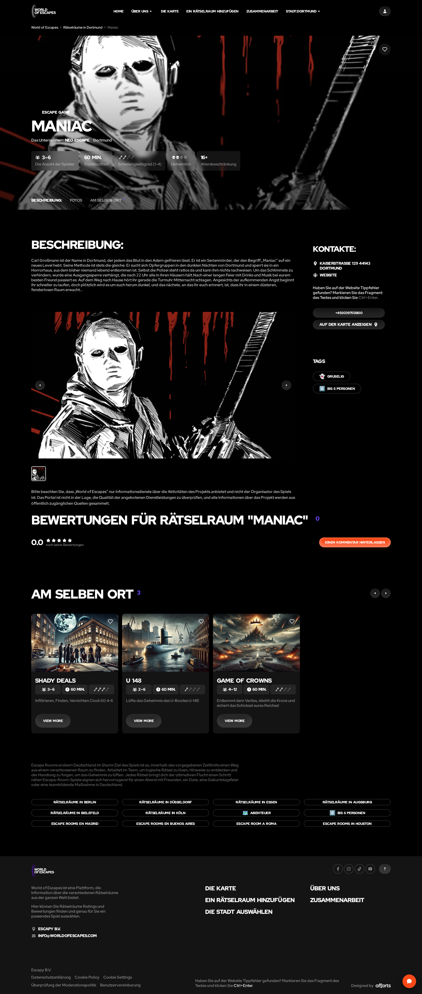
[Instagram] (349, 869)
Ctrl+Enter (368, 297)
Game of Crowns (244, 680)
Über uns (139, 11)
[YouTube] (370, 869)
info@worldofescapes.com (67, 935)
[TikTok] (359, 869)
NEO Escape (77, 140)
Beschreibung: (46, 200)
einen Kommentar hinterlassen (355, 542)
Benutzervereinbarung (120, 985)
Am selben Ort (107, 200)
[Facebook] (338, 869)
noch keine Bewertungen (65, 545)
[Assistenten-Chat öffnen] (409, 981)
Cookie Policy (87, 977)
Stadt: (301, 11)
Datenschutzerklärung (51, 977)
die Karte (170, 11)
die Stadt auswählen (238, 912)
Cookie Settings (117, 977)
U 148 (133, 680)
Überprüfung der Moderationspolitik (63, 985)
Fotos (76, 200)
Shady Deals (55, 680)
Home (119, 11)
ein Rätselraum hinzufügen (212, 11)
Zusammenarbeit (262, 11)
